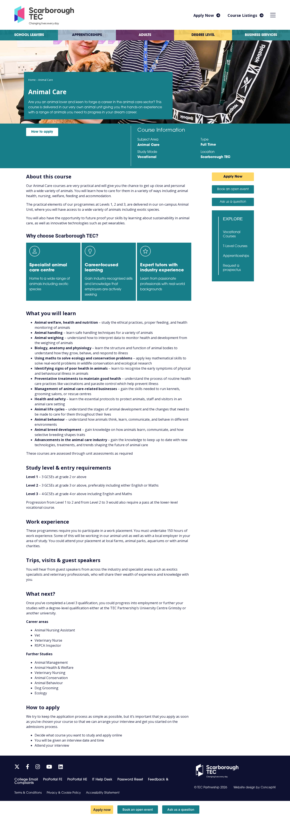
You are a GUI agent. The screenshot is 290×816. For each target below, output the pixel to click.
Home (32, 80)
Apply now (102, 809)
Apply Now (203, 15)
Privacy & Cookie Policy (64, 793)
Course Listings (242, 15)
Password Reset (130, 779)
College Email (26, 779)
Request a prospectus (232, 268)
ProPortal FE (52, 779)
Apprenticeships (236, 256)
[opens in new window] (217, 771)
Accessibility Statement (103, 793)
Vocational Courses (231, 234)
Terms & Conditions (28, 793)
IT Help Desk (102, 779)
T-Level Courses (235, 246)
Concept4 (268, 787)
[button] (273, 15)
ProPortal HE (77, 779)
